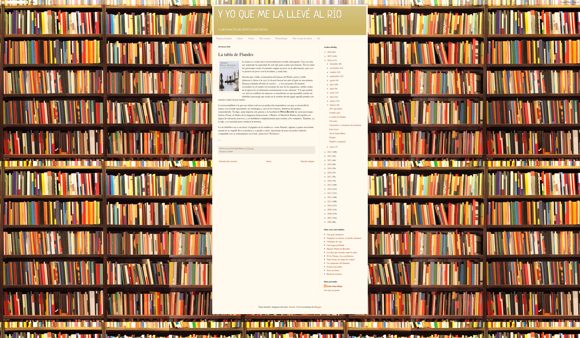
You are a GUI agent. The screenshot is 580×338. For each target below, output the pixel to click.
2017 (329, 176)
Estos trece (333, 129)
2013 (329, 193)
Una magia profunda (335, 245)
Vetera (251, 38)
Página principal (224, 38)
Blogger (317, 306)
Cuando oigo (334, 112)
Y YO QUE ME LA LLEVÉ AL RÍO (280, 15)
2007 (329, 217)
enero (332, 146)
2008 (329, 213)
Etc (318, 38)
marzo (333, 100)
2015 (329, 184)
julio (332, 84)
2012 (329, 197)
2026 (329, 52)
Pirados (332, 137)
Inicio (268, 161)
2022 (329, 156)
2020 (329, 164)
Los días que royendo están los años (342, 252)
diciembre (334, 63)
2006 (329, 221)
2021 (329, 160)
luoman (292, 306)
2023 (329, 151)
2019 (329, 168)
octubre (333, 72)
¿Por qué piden (335, 108)
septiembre (335, 76)
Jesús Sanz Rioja (334, 286)
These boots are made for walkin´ (341, 259)
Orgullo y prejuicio (337, 141)
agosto (333, 80)
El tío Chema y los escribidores (340, 256)
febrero (333, 105)
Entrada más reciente (228, 161)
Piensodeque (281, 38)
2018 (329, 172)
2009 (329, 209)
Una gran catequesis (335, 234)
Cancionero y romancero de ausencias (345, 125)
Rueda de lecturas (334, 274)
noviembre (335, 68)
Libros (240, 38)
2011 (329, 201)
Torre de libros (333, 270)
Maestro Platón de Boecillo (338, 248)
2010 (329, 205)
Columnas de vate (334, 241)
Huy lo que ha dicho (302, 38)
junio (332, 88)
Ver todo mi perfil (331, 290)
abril (332, 96)
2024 (329, 60)
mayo (332, 92)
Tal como (333, 121)
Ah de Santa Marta (337, 133)
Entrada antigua (307, 161)
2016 (329, 180)
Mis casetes (264, 38)
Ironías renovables (334, 266)
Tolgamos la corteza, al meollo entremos (344, 238)
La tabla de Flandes (337, 116)
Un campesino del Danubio (338, 263)
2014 (329, 189)
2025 (329, 56)
